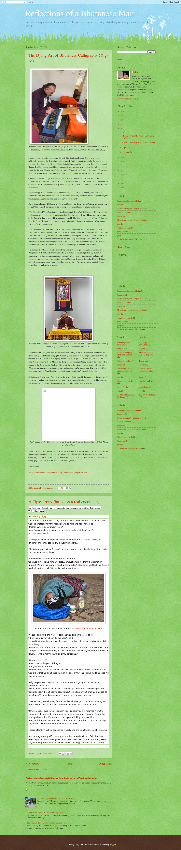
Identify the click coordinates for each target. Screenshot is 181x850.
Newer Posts (32, 763)
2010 (122, 174)
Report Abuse (124, 247)
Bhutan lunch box (124, 212)
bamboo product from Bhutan (129, 201)
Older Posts (105, 763)
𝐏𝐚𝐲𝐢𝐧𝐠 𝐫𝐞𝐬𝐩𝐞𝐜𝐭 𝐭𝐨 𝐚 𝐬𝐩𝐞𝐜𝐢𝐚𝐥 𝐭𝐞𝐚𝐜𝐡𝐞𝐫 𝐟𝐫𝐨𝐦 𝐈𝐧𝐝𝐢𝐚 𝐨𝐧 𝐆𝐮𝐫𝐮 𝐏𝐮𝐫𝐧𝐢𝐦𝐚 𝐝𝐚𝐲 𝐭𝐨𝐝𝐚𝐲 (61, 778)
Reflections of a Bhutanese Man (79, 13)
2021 (122, 128)
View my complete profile (127, 98)
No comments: (49, 753)
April (125, 147)
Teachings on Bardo (125, 227)
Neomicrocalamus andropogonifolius (131, 220)
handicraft (121, 216)
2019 (122, 161)
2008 (122, 183)
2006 (122, 187)
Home (69, 763)
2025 (122, 115)
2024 (122, 119)
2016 (122, 166)
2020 (122, 157)
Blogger (113, 844)
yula (119, 235)
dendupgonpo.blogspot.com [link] (89, 628)
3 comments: (48, 487)
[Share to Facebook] (67, 488)
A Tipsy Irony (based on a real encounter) (63, 501)
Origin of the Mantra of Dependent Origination (45, 812)
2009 (122, 179)
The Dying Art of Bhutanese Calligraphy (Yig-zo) (138, 136)
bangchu (120, 204)
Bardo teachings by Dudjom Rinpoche (132, 208)
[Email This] (59, 488)
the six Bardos (122, 231)
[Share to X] (64, 488)
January (126, 152)
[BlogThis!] (61, 488)
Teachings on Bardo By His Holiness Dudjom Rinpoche (48, 822)
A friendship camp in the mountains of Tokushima (56, 798)
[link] (39, 516)
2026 (122, 111)
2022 (122, 124)
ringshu (120, 223)
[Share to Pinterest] (69, 488)
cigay (136, 72)
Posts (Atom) (41, 769)
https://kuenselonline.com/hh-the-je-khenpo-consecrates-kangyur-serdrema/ (58, 472)
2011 (122, 170)
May (125, 132)
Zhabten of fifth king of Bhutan (129, 239)
